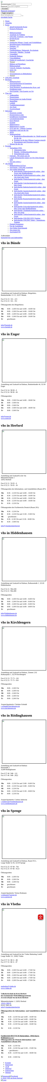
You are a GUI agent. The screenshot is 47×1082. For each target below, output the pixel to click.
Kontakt (12, 123)
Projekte (8, 146)
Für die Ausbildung (16, 226)
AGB (7, 1067)
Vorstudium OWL (16, 148)
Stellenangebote (15, 134)
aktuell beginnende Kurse (18, 27)
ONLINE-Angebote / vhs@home (21, 37)
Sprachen (13, 48)
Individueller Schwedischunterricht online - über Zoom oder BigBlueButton (29, 207)
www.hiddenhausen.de (9, 615)
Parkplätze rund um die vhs (19, 130)
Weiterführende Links (21, 154)
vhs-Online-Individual (17, 169)
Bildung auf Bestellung (18, 64)
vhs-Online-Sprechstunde (18, 228)
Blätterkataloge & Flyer (18, 165)
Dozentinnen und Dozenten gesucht (26, 142)
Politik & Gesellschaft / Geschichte (22, 60)
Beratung (8, 80)
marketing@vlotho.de (8, 986)
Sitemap (8, 1072)
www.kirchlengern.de (8, 708)
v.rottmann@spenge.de (9, 895)
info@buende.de (6, 325)
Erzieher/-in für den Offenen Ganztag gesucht (29, 140)
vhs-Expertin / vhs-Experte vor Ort (22, 91)
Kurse (7, 25)
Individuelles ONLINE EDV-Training (27, 218)
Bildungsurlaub (15, 66)
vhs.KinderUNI (15, 232)
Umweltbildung (15, 58)
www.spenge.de (6, 897)
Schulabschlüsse (15, 85)
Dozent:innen (14, 97)
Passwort (4, 6)
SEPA (12, 132)
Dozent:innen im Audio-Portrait (20, 99)
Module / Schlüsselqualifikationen (25, 152)
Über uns (8, 93)
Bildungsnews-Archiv (17, 126)
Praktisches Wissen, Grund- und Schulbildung (25, 42)
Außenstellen (14, 95)
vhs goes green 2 (15, 162)
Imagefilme (13, 101)
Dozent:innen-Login (17, 115)
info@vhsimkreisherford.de (10, 526)
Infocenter (8, 111)
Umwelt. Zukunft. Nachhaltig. (20, 68)
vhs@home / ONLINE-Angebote (21, 167)
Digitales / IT (14, 46)
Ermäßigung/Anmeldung (18, 117)
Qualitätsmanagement (17, 105)
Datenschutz (9, 1070)
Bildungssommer (15, 33)
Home (7, 21)
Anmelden (5, 9)
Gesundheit (13, 54)
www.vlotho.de (6, 988)
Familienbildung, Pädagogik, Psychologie (24, 50)
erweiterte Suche (6, 17)
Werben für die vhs (16, 144)
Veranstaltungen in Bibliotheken (21, 74)
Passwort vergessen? (8, 11)
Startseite (4, 238)
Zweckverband (15, 109)
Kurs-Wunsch (14, 121)
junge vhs (13, 70)
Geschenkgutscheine (17, 119)
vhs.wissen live (15, 230)
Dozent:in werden (16, 113)
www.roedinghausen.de (9, 804)
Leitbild (12, 103)
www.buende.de (6, 327)
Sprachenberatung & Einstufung (21, 83)
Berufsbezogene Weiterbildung (20, 44)
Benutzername (6, 4)
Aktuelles (8, 23)
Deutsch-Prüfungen (16, 29)
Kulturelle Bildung (16, 56)
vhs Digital (9, 164)
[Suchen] (22, 15)
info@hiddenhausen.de (9, 613)
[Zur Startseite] (2, 2)
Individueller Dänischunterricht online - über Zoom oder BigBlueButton (29, 172)
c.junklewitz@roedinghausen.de (12, 802)
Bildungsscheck (15, 81)
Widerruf (8, 1069)
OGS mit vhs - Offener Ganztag (21, 128)
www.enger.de (6, 418)
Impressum (9, 1065)
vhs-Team (13, 107)
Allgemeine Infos (20, 150)
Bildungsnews (14, 124)
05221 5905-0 (6, 1003)
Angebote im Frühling (17, 35)
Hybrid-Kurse (14, 39)
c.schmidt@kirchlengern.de (10, 706)
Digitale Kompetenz (17, 224)
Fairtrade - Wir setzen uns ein (20, 156)
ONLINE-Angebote (12, 78)
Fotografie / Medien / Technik (20, 52)
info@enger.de (6, 416)
